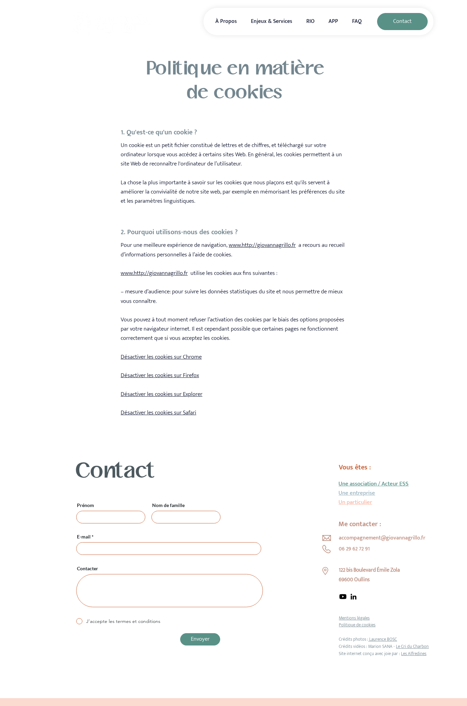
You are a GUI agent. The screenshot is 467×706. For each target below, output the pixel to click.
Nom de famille (168, 505)
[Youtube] (343, 596)
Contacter (87, 568)
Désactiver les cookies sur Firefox (160, 375)
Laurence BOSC (382, 639)
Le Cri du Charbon (412, 646)
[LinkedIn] (353, 596)
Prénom (85, 505)
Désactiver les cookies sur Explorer (161, 394)
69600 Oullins (354, 579)
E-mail (84, 536)
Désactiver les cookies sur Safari (158, 412)
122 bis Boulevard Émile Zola (369, 570)
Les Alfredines (413, 653)
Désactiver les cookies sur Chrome (161, 357)
